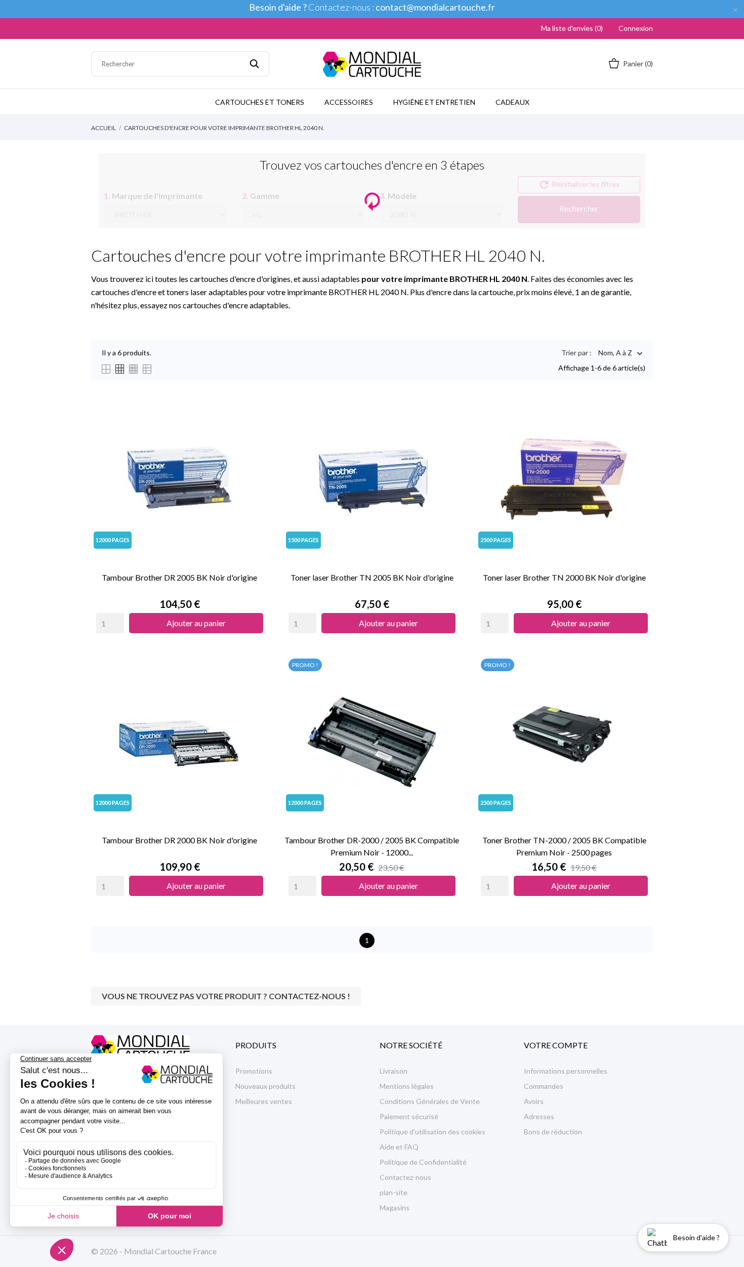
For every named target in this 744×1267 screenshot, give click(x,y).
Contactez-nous (405, 1177)
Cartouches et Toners (259, 102)
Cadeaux (512, 102)
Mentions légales (407, 1086)
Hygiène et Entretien (434, 102)
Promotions (253, 1071)
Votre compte (556, 1045)
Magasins (394, 1207)
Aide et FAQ (399, 1146)
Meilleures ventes (263, 1101)
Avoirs (534, 1101)
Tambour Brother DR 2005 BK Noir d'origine (179, 577)
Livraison (393, 1071)
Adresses (539, 1116)
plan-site (393, 1192)
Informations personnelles (565, 1071)
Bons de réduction (553, 1131)
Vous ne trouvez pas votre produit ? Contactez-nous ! (226, 996)
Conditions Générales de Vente (430, 1101)
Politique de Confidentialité (423, 1162)
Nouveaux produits (265, 1086)
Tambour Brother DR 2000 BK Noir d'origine (179, 840)
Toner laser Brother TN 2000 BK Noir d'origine (564, 577)
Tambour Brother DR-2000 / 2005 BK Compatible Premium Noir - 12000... (371, 846)
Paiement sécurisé (409, 1116)
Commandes (543, 1086)
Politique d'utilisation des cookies (432, 1131)
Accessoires (348, 102)
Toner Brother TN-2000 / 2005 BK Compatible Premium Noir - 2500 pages (564, 846)
